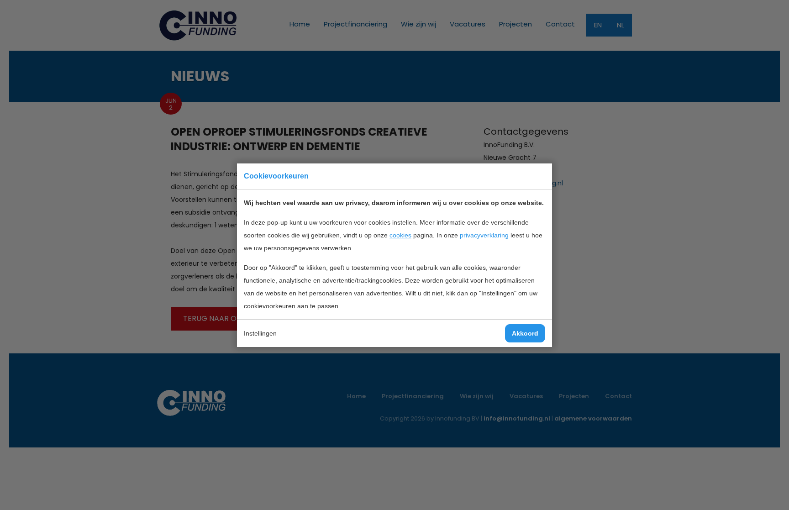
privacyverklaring (484, 235)
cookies (400, 235)
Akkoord (525, 333)
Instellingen (260, 333)
